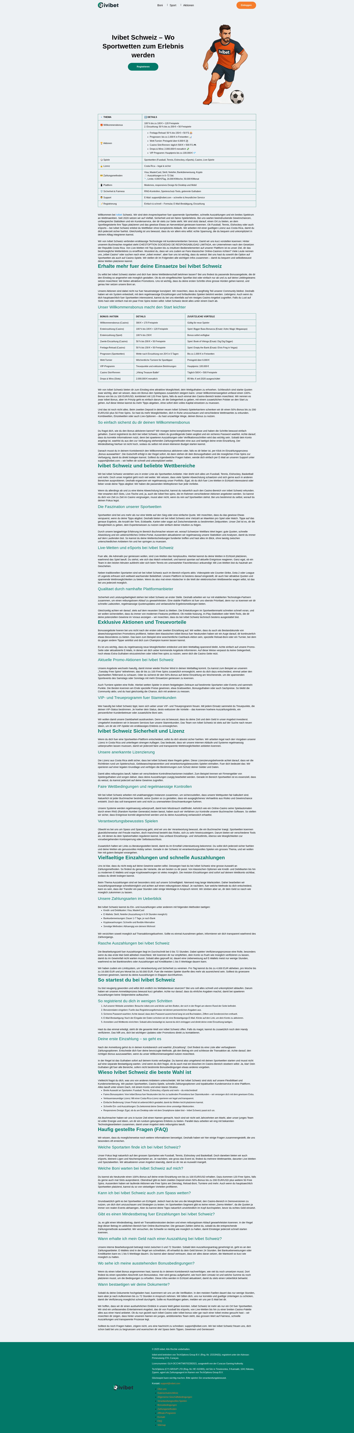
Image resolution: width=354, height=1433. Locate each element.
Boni (160, 5)
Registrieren (143, 67)
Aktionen (188, 5)
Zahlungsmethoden (167, 1409)
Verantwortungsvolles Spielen (172, 1401)
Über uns (162, 1389)
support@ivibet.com (170, 1383)
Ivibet (119, 214)
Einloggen (246, 5)
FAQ (160, 1421)
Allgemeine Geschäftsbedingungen (175, 1397)
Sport (173, 5)
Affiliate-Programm (167, 1413)
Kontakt (161, 1417)
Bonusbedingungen (167, 1405)
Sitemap (162, 1425)
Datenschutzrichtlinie (168, 1393)
